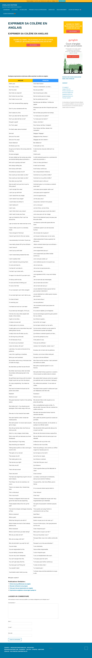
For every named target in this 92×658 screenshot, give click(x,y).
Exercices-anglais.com (67, 92)
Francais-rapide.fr (66, 97)
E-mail (10, 627)
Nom (9, 621)
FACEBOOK (22, 649)
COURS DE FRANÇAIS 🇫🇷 (75, 9)
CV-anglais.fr (65, 87)
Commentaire (11, 602)
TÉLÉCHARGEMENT (62, 9)
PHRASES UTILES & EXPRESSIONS (38, 9)
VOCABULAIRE (23, 9)
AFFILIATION (30, 647)
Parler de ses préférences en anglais (20, 584)
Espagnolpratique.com (67, 96)
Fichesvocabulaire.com (67, 90)
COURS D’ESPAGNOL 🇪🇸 (9, 13)
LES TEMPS (15, 9)
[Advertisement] (18, 64)
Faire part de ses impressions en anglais (21, 588)
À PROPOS (34, 649)
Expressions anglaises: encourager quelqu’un (23, 590)
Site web (10, 633)
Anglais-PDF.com (66, 89)
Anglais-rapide (9, 5)
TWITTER (28, 649)
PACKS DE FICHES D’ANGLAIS (18, 647)
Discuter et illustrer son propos (19, 586)
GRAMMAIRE (6, 9)
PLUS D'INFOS (62, 1)
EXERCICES (52, 9)
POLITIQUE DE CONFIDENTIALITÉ (18, 651)
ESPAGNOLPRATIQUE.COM (11, 649)
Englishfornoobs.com (67, 94)
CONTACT (64, 83)
